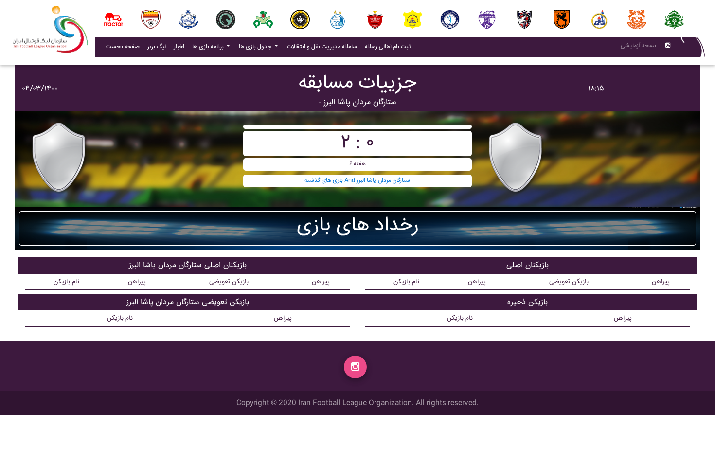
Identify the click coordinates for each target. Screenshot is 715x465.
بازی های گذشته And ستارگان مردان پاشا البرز (357, 180)
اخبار (181, 47)
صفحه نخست (123, 47)
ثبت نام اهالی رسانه (389, 47)
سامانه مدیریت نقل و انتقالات (324, 47)
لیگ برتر (156, 47)
